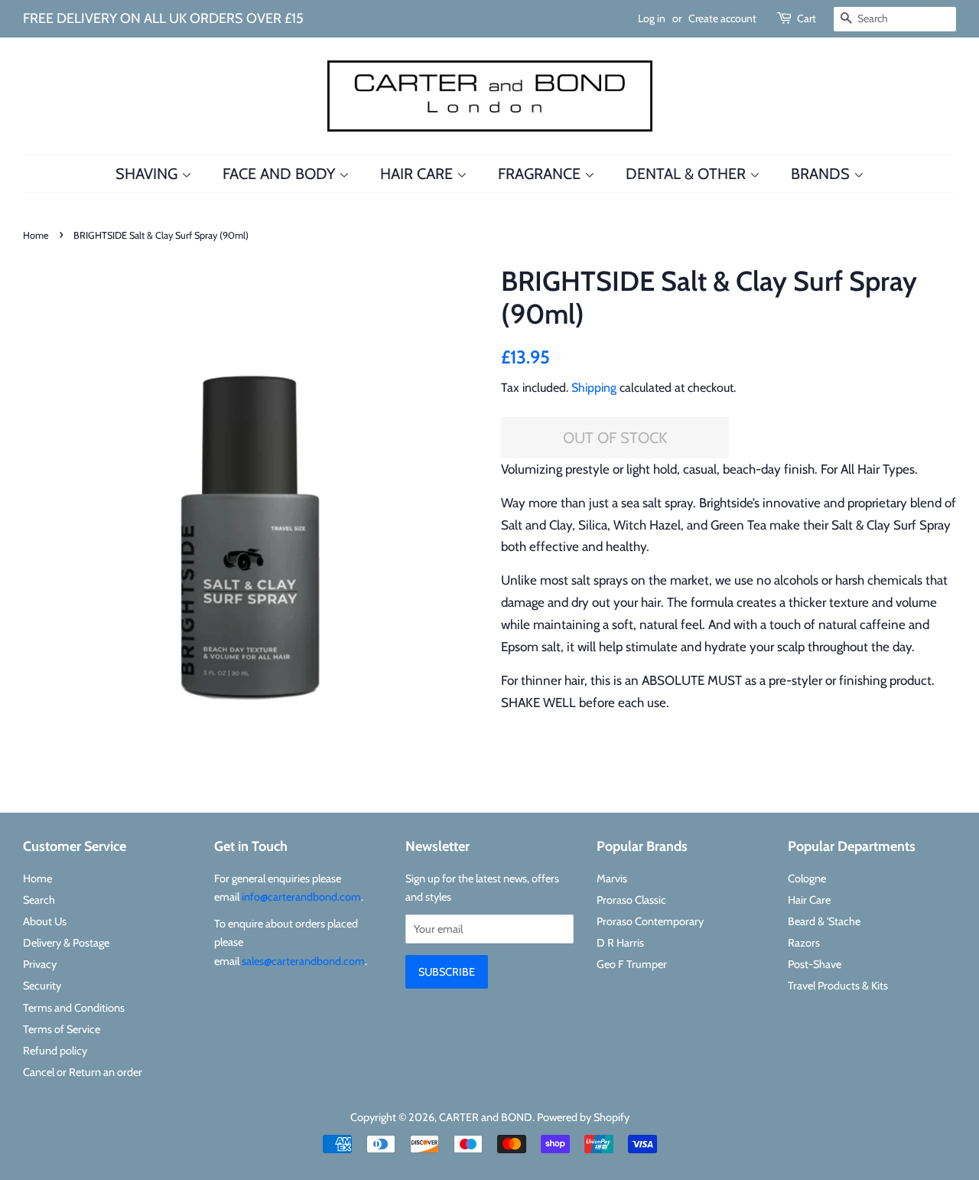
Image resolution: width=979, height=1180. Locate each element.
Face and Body (281, 174)
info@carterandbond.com (301, 897)
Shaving (148, 174)
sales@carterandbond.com (303, 961)
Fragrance (541, 174)
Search (39, 900)
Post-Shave (814, 964)
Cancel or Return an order (82, 1072)
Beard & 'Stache (824, 921)
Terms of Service (61, 1029)
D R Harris (620, 943)
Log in (651, 18)
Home (36, 235)
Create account (722, 18)
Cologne (807, 878)
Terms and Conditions (74, 1008)
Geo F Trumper (632, 964)
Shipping (593, 387)
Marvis (612, 878)
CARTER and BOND (485, 1117)
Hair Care (418, 174)
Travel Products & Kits (838, 986)
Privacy (40, 964)
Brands (822, 174)
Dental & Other (688, 174)
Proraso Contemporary (650, 921)
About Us (45, 921)
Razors (804, 943)
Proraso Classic (631, 900)
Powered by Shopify (583, 1117)
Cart (806, 18)
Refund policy (55, 1051)
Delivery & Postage (66, 943)
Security (42, 986)
